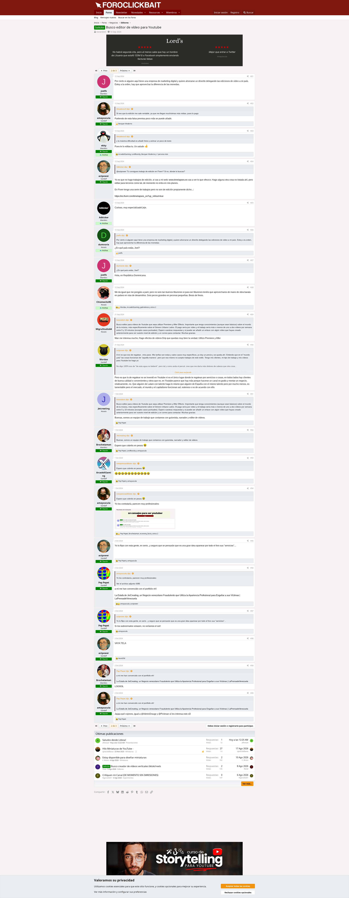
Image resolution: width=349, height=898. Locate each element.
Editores (120, 769)
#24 (251, 161)
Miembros (171, 12)
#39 (251, 665)
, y (132, 451)
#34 (251, 488)
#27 (251, 260)
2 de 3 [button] (114, 70)
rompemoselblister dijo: (126, 463)
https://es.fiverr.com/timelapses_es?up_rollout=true (139, 196)
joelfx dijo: (120, 235)
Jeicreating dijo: (123, 435)
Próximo (124, 70)
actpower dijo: (122, 350)
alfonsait (105, 743)
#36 (251, 568)
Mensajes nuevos (108, 17)
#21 (251, 76)
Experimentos (128, 778)
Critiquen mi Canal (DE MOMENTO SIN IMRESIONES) (130, 775)
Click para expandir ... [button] (184, 372)
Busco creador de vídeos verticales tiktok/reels (136, 766)
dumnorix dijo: (122, 266)
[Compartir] (247, 76)
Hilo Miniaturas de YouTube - (117, 748)
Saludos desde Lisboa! (114, 739)
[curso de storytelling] (174, 49)
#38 (251, 638)
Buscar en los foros (127, 17)
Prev (105, 70)
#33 (251, 458)
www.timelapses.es (178, 180)
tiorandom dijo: (122, 320)
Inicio (99, 12)
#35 (251, 541)
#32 (251, 430)
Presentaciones (132, 743)
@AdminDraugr (148, 714)
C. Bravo (105, 760)
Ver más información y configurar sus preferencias (120, 891)
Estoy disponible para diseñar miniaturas (124, 757)
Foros (109, 12)
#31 (251, 394)
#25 (251, 203)
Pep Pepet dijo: (123, 671)
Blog (96, 17)
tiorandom (101, 31)
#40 (251, 693)
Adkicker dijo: (122, 167)
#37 (251, 611)
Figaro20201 (107, 778)
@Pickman (163, 714)
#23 (251, 131)
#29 (251, 314)
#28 (251, 287)
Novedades (137, 12)
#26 (251, 230)
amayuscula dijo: (123, 573)
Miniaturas (129, 751)
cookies (109, 886)
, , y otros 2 (138, 307)
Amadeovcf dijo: (123, 109)
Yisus (104, 769)
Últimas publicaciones (109, 734)
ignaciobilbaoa (107, 751)
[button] (145, 12)
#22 (251, 103)
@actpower (121, 171)
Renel (246, 769)
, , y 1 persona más (143, 154)
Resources (154, 12)
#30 (251, 345)
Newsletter (121, 12)
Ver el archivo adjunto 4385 (128, 584)
